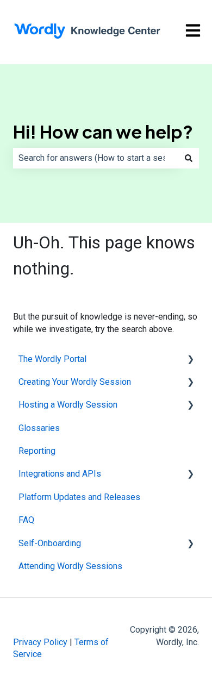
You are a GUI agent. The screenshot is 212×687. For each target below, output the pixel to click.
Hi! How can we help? (103, 131)
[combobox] (95, 158)
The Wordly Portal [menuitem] (52, 359)
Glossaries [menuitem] (39, 428)
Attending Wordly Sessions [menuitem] (70, 566)
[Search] (188, 158)
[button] (190, 360)
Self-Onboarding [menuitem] (49, 543)
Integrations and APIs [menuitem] (59, 474)
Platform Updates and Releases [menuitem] (79, 497)
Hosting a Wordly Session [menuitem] (67, 404)
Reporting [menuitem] (36, 451)
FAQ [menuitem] (26, 520)
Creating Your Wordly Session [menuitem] (74, 382)
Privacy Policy (40, 642)
